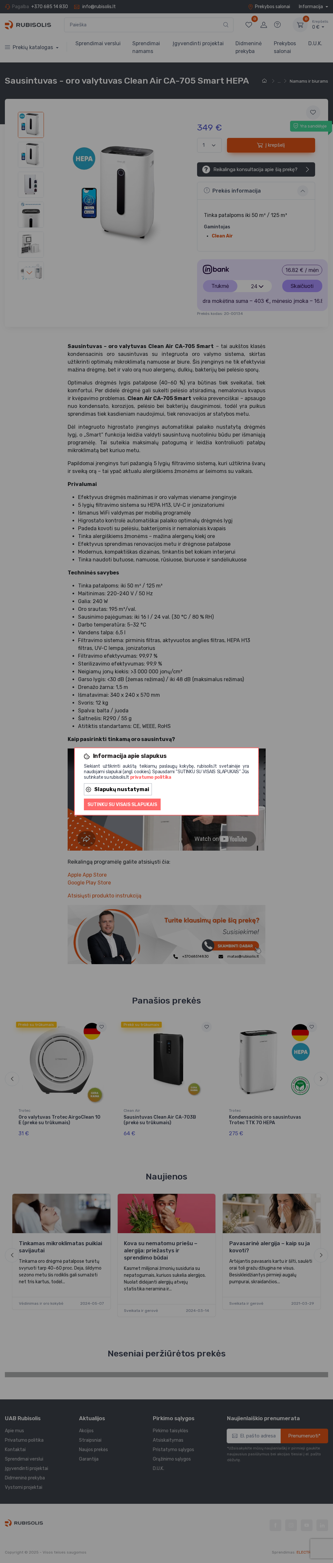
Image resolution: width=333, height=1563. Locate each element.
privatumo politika (150, 777)
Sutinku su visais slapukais (122, 804)
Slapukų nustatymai (121, 789)
